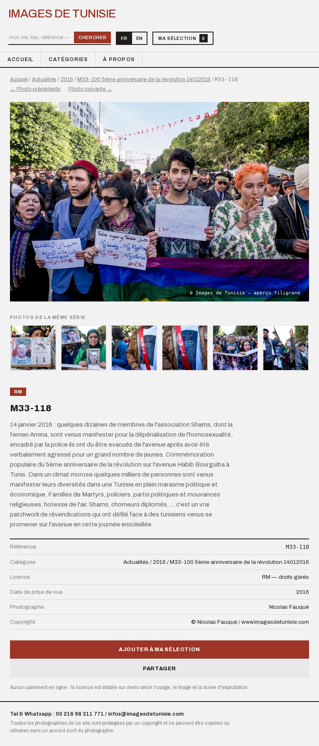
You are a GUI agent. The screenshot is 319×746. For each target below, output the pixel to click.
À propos (119, 59)
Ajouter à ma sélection (159, 649)
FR (124, 38)
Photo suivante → (90, 89)
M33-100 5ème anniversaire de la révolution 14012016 (144, 79)
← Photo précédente (35, 89)
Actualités (44, 79)
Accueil (20, 59)
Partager (159, 669)
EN (139, 38)
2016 (67, 79)
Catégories (68, 59)
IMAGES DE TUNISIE (62, 13)
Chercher (92, 37)
